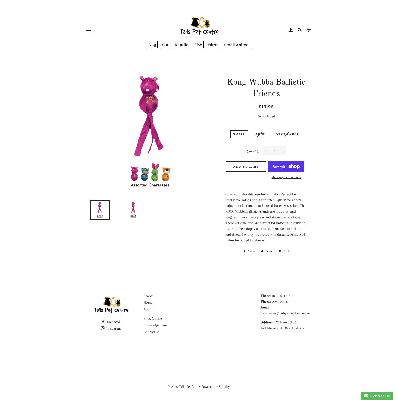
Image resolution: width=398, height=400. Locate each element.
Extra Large (286, 134)
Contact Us (151, 332)
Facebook (113, 322)
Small (239, 134)
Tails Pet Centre (190, 387)
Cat (165, 45)
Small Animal (237, 45)
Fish (198, 45)
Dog (152, 45)
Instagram (113, 328)
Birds (213, 45)
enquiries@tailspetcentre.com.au (286, 313)
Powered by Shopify (215, 387)
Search (149, 296)
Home (148, 302)
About (148, 309)
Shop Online (153, 318)
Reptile (181, 45)
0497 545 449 (281, 301)
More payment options (286, 177)
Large (259, 134)
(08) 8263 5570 (282, 296)
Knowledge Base (155, 325)
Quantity (253, 151)
